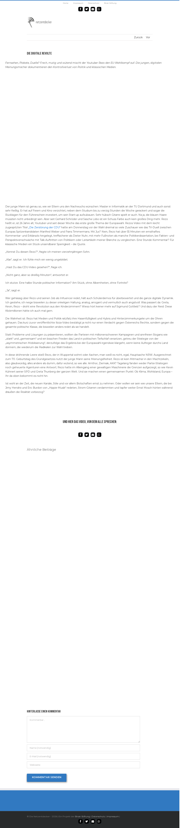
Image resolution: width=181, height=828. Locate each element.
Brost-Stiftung (82, 816)
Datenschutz (98, 816)
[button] (80, 9)
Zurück (138, 37)
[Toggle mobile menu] (151, 19)
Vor (148, 37)
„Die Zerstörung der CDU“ (44, 227)
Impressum (113, 816)
